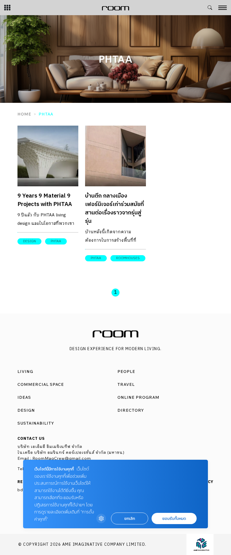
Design (26, 410)
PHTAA (56, 241)
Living (25, 371)
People (126, 371)
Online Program (138, 397)
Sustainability (35, 423)
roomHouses (128, 258)
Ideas (24, 397)
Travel (126, 384)
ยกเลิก (129, 519)
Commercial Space (40, 384)
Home (24, 114)
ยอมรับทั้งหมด (174, 519)
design (29, 241)
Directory (130, 410)
